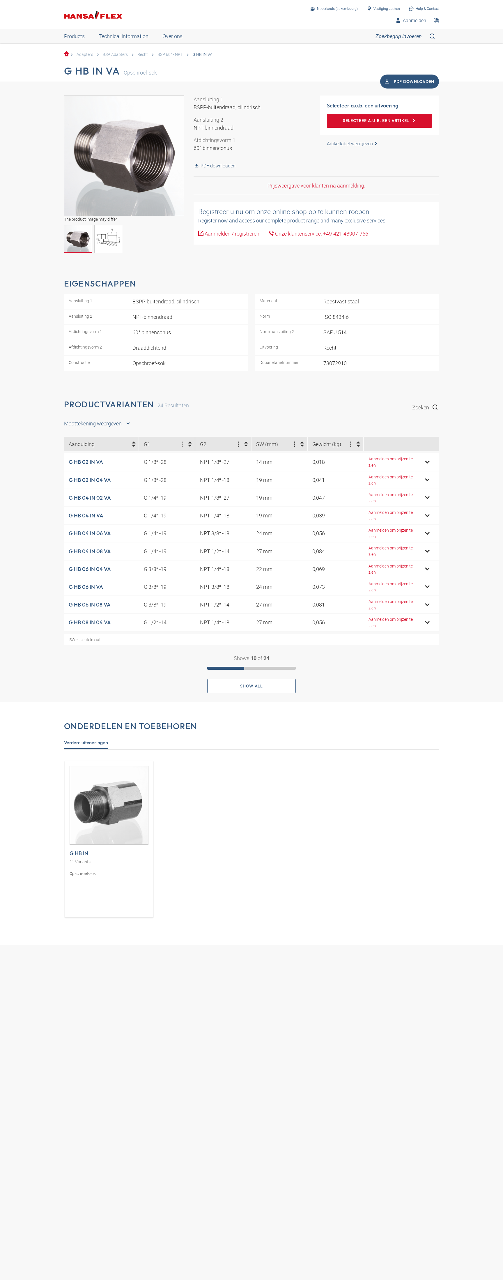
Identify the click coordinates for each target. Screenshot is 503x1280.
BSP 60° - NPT (170, 54)
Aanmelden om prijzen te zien (391, 462)
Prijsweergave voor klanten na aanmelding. (316, 185)
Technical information (123, 36)
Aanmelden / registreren (231, 233)
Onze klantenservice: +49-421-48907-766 (321, 233)
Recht (142, 54)
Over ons (172, 36)
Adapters (85, 54)
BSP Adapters (115, 54)
